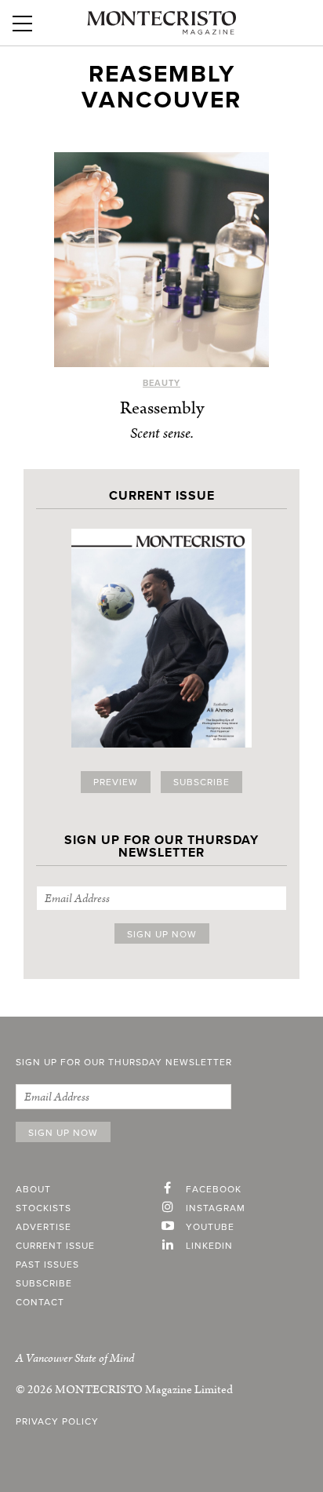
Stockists (43, 1208)
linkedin (209, 1245)
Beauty (161, 383)
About (33, 1189)
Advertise (43, 1226)
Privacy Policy (57, 1421)
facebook (213, 1189)
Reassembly (162, 408)
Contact (40, 1302)
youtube (210, 1226)
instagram (215, 1208)
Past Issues (47, 1264)
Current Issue (55, 1245)
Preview (115, 782)
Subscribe (201, 782)
